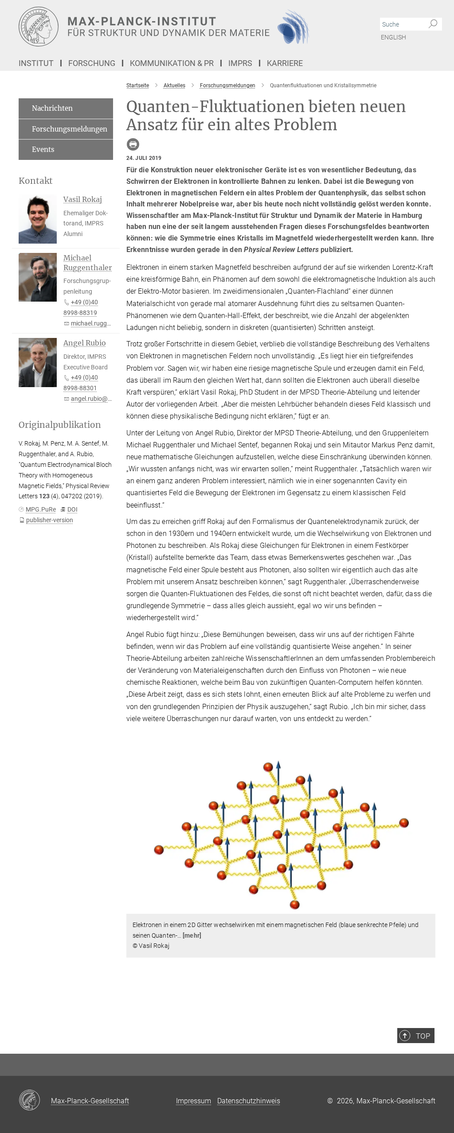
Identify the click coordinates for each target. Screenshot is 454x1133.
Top (423, 1036)
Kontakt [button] (36, 181)
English (393, 37)
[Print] (133, 144)
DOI (72, 509)
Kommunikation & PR (172, 63)
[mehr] (192, 935)
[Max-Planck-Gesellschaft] (35, 1100)
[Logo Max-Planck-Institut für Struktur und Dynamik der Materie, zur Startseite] (185, 27)
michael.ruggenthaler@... (106, 323)
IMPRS (240, 63)
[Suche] (433, 24)
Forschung (91, 63)
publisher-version (49, 520)
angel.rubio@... (92, 398)
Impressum (193, 1101)
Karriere (285, 63)
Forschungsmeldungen (69, 129)
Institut (36, 63)
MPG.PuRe (41, 509)
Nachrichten (52, 108)
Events (43, 149)
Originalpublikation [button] (60, 425)
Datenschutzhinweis (248, 1101)
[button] (427, 907)
